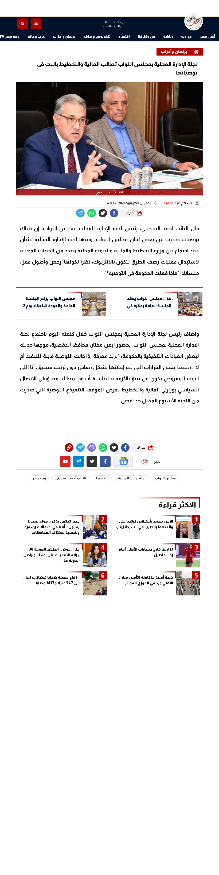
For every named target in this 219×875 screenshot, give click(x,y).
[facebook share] (114, 213)
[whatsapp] (69, 447)
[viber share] (80, 213)
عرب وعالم (36, 36)
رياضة (168, 36)
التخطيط (102, 478)
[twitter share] (103, 213)
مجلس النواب (165, 478)
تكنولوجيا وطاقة (97, 36)
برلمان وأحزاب (64, 36)
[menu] (36, 23)
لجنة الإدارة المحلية (132, 478)
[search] (22, 23)
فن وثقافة (146, 36)
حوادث (186, 36)
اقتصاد (124, 36)
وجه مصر (39, 478)
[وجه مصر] (193, 21)
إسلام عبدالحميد (178, 203)
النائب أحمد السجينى (70, 478)
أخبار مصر (207, 36)
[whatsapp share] (91, 213)
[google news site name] (123, 461)
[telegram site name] (78, 461)
